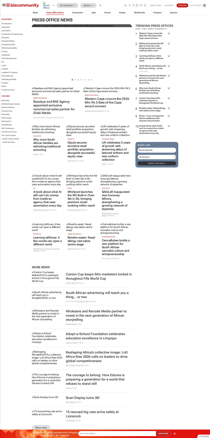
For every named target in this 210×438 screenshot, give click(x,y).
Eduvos (68, 388)
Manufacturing (7, 76)
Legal (4, 65)
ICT (3, 62)
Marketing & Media (9, 79)
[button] (100, 5)
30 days (151, 29)
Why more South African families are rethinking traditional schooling (150, 90)
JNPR (104, 164)
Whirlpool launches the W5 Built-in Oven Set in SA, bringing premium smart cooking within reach (151, 47)
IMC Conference (8, 128)
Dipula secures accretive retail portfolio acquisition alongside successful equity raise (81, 149)
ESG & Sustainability (9, 48)
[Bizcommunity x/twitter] (129, 5)
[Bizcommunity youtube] (141, 5)
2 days (137, 29)
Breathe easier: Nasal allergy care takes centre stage (152, 109)
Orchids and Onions (9, 132)
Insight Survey (73, 249)
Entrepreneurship (8, 45)
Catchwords (72, 161)
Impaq (35, 154)
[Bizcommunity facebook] (133, 5)
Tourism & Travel (8, 90)
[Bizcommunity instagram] (137, 5)
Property (5, 83)
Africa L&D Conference (74, 365)
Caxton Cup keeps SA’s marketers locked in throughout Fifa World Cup (151, 100)
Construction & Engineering (12, 34)
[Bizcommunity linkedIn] (125, 5)
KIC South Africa (74, 210)
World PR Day (7, 125)
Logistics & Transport (10, 72)
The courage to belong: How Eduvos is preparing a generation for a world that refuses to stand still (95, 379)
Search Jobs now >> (157, 163)
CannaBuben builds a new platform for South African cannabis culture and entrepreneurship (116, 247)
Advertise (169, 5)
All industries (7, 24)
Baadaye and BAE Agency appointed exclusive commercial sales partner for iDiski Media (54, 107)
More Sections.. (8, 142)
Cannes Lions (7, 111)
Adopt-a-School (72, 343)
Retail (4, 86)
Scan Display (71, 402)
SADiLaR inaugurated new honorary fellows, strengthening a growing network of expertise (116, 200)
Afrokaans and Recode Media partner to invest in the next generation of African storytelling (152, 79)
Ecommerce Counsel (41, 210)
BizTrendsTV (6, 121)
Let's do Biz (204, 436)
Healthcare (6, 55)
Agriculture (6, 27)
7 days (144, 29)
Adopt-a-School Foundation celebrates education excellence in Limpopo (95, 336)
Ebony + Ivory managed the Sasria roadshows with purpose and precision (151, 118)
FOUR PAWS (70, 421)
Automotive (6, 31)
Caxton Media (71, 283)
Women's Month (8, 107)
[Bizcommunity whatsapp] (145, 5)
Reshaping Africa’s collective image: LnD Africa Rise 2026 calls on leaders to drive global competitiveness (97, 356)
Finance (5, 52)
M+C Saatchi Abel (82, 301)
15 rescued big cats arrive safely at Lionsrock (92, 414)
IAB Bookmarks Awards (11, 104)
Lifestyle (5, 69)
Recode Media (71, 324)
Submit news (155, 5)
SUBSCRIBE (163, 434)
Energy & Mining (8, 41)
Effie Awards (6, 118)
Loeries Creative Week (10, 139)
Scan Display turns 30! (83, 398)
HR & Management (9, 58)
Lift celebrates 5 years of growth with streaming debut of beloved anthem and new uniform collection (116, 151)
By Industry (160, 29)
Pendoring (5, 114)
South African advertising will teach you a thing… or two (152, 67)
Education (5, 38)
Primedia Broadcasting (93, 111)
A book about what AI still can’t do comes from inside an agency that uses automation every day (151, 129)
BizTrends (5, 101)
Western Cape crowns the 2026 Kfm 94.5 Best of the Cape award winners (151, 35)
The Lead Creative (9, 135)
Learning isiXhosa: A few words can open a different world (151, 58)
